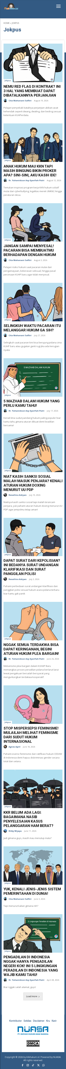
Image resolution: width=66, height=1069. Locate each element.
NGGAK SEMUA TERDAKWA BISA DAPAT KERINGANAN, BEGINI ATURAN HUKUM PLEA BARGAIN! (31, 649)
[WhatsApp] (43, 1065)
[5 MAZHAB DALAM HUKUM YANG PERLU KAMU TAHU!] (33, 377)
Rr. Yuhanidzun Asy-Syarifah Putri (26, 180)
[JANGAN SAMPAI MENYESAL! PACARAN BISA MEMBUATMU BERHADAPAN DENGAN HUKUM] (33, 222)
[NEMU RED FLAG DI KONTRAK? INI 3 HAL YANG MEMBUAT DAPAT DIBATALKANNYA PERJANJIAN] (33, 63)
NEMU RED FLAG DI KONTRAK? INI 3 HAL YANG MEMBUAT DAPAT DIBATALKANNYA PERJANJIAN (32, 90)
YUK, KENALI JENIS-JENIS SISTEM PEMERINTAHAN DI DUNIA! (32, 891)
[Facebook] (22, 1065)
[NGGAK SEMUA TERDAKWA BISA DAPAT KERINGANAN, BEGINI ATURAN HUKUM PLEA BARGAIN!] (33, 621)
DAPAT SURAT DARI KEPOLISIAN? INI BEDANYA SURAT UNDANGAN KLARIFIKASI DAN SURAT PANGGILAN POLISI (32, 567)
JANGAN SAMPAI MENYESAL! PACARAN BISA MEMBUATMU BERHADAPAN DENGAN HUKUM (30, 250)
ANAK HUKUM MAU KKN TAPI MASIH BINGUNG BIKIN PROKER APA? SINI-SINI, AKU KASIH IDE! (30, 170)
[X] (38, 1065)
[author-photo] (6, 100)
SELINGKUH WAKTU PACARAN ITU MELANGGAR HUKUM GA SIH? (32, 328)
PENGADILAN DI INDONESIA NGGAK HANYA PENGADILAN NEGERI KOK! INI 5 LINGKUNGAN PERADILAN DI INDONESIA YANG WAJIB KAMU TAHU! (31, 966)
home (7, 23)
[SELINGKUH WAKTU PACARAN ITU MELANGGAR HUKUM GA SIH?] (33, 302)
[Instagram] (27, 1065)
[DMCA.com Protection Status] (33, 1045)
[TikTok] (33, 1065)
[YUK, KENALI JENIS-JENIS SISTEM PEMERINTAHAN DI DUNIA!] (33, 865)
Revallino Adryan (18, 495)
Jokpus (8, 80)
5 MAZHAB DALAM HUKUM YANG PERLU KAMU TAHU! (32, 403)
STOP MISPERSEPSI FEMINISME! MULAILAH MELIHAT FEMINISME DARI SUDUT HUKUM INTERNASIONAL (31, 735)
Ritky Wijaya (15, 831)
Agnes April (14, 746)
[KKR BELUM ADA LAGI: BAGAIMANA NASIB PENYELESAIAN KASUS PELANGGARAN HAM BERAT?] (33, 789)
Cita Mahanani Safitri (20, 100)
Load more (31, 996)
